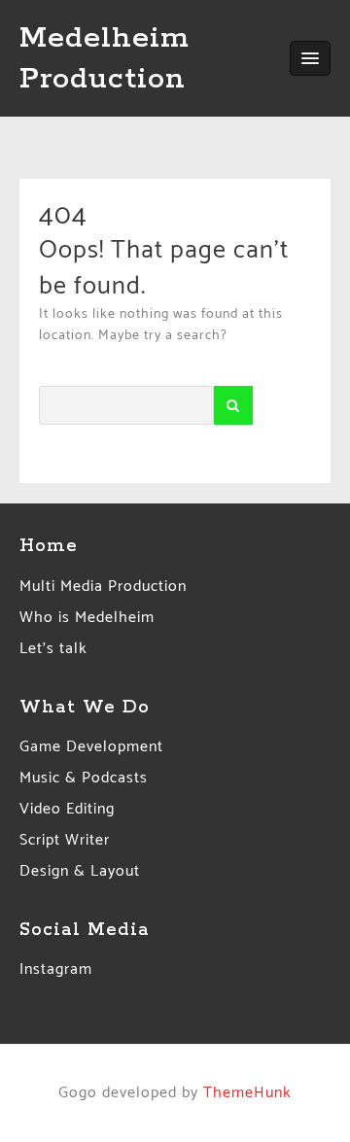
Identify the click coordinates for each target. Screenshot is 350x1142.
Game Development (91, 747)
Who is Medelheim (87, 618)
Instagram (55, 969)
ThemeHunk (247, 1093)
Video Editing (67, 809)
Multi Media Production (103, 586)
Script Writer (64, 840)
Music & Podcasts (83, 778)
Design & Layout (79, 871)
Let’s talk (53, 649)
